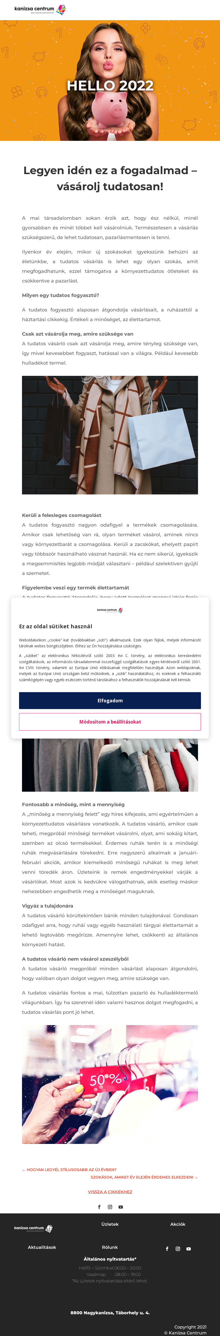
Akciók (177, 1224)
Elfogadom (110, 701)
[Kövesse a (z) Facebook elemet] (99, 1207)
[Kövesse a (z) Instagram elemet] (110, 1207)
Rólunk (110, 1247)
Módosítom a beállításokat (110, 722)
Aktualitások (42, 1247)
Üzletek (110, 1224)
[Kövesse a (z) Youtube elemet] (120, 1207)
